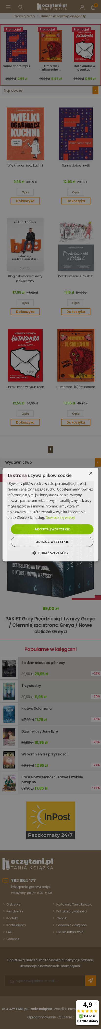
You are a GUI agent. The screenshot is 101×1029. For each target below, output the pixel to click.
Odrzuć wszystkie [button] (52, 541)
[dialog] (50, 514)
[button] (50, 553)
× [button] (90, 473)
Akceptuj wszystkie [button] (52, 529)
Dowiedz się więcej (60, 517)
